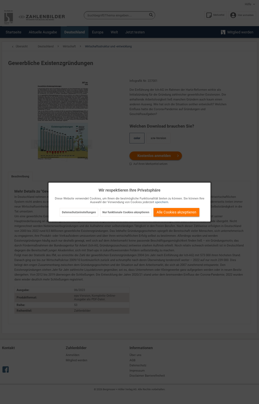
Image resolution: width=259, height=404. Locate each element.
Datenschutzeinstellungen (79, 212)
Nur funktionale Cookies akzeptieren (125, 212)
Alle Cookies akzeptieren (176, 212)
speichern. (162, 202)
